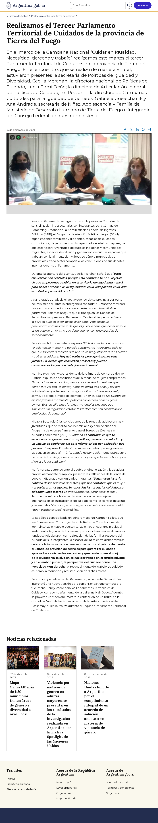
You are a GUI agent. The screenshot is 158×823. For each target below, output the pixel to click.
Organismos (63, 793)
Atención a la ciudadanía (21, 789)
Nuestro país (64, 782)
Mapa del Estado (66, 798)
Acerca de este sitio (117, 782)
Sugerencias (113, 793)
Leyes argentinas (66, 787)
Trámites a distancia (18, 784)
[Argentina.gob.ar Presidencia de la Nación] (26, 5)
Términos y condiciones (120, 787)
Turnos (10, 778)
